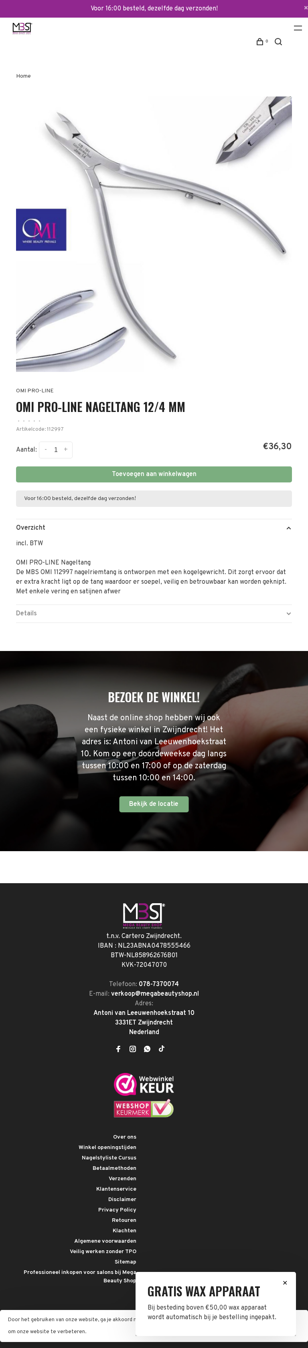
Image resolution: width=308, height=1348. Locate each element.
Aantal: (26, 450)
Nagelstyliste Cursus (109, 1158)
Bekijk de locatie (153, 804)
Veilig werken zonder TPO (103, 1251)
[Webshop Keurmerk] (144, 1116)
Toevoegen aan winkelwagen (154, 474)
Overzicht (30, 528)
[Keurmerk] (144, 1094)
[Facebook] (118, 1050)
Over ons (124, 1137)
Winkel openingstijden (107, 1147)
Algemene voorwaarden (105, 1241)
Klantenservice (116, 1189)
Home (23, 76)
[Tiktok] (161, 1050)
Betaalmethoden (114, 1168)
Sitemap (125, 1262)
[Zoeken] (279, 43)
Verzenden (122, 1178)
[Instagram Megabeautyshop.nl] (133, 1050)
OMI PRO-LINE (35, 391)
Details (26, 614)
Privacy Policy (117, 1210)
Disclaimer (122, 1199)
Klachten (124, 1230)
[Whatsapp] (147, 1050)
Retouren (124, 1220)
